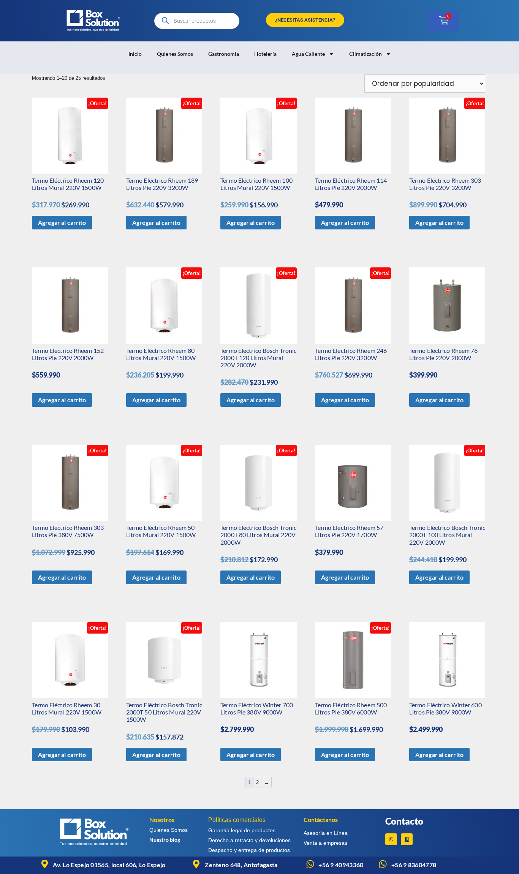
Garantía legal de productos (241, 830)
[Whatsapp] (391, 839)
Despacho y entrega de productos (249, 850)
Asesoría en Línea (326, 833)
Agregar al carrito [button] (62, 222)
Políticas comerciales (237, 820)
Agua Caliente (308, 54)
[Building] (407, 839)
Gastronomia (223, 54)
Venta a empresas (325, 843)
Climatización (365, 54)
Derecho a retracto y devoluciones (249, 840)
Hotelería (265, 54)
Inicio (135, 54)
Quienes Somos (175, 54)
